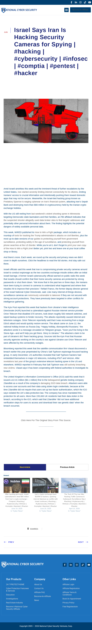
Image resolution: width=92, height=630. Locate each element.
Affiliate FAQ (39, 592)
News (36, 600)
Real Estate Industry (14, 603)
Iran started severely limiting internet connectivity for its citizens (48, 192)
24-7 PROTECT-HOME (15, 584)
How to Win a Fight (44, 232)
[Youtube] (89, 2)
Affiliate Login (68, 584)
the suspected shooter (14, 220)
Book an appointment (72, 599)
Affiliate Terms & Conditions (69, 593)
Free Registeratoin (70, 606)
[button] (66, 10)
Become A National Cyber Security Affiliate (17, 607)
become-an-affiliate (42, 596)
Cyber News (72, 79)
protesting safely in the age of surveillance (36, 242)
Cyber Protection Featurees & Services (17, 589)
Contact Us (38, 588)
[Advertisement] (46, 165)
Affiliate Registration (71, 588)
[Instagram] (80, 2)
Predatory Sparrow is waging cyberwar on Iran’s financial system (34, 201)
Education (10, 595)
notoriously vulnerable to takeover (44, 295)
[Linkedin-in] (76, 2)
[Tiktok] (85, 2)
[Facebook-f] (71, 2)
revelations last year (13, 361)
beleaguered (54, 380)
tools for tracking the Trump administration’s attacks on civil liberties (46, 235)
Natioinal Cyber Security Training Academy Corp (39, 79)
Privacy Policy (68, 603)
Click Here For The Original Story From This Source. (46, 420)
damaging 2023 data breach (54, 383)
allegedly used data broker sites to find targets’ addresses (52, 220)
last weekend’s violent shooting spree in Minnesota (55, 214)
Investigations (12, 599)
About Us (38, 584)
